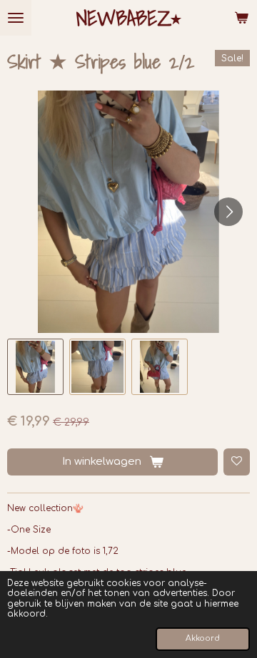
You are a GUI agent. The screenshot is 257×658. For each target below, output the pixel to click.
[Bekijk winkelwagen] (241, 18)
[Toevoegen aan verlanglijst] (237, 461)
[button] (35, 367)
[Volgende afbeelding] (228, 211)
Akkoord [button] (203, 638)
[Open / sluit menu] (15, 18)
